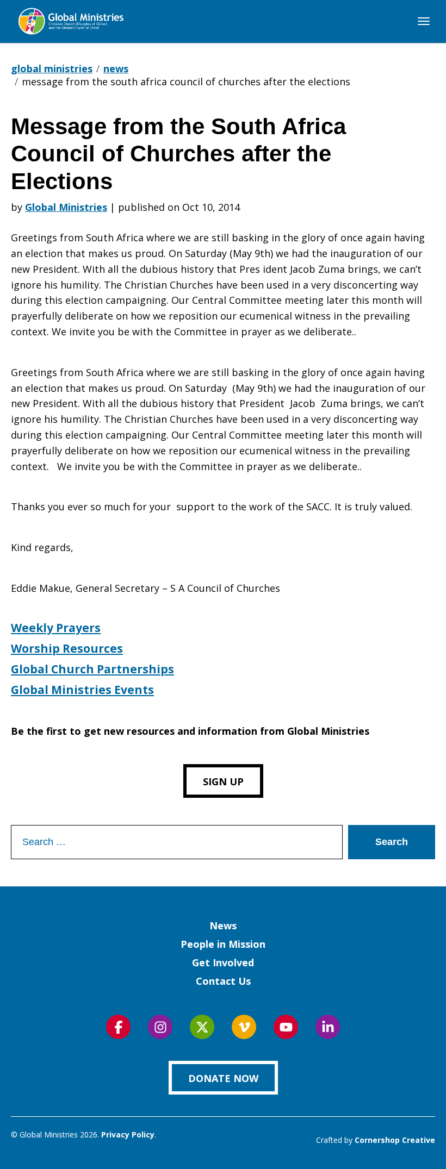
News (223, 925)
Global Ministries (66, 207)
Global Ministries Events (82, 689)
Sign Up (223, 781)
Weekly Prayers (56, 627)
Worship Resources (67, 648)
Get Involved (223, 962)
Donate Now (223, 1078)
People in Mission (223, 944)
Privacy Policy (127, 1134)
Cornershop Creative (395, 1140)
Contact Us (223, 980)
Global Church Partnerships (92, 669)
